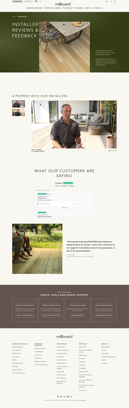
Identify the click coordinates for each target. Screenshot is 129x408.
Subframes (15, 366)
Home (14, 16)
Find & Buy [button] (98, 8)
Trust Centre (82, 362)
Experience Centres (62, 360)
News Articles (60, 347)
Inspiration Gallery (62, 353)
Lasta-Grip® (15, 356)
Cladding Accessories (40, 361)
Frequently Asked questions (108, 356)
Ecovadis (103, 350)
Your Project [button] (67, 8)
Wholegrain (82, 400)
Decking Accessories (17, 363)
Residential (17, 1)
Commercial (28, 1)
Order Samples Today (104, 315)
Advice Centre (83, 347)
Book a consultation (51, 315)
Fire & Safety (82, 368)
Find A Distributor (61, 378)
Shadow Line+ (38, 355)
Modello (14, 360)
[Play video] (74, 124)
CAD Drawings (83, 355)
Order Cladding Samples (41, 364)
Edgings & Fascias (17, 369)
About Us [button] (89, 8)
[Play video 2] (18, 112)
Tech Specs (82, 358)
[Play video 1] (18, 104)
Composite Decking (34, 8)
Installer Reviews (61, 363)
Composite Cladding (52, 8)
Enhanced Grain (16, 350)
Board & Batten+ (39, 351)
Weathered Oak (16, 353)
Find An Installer (61, 375)
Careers (103, 360)
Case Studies (60, 356)
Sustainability (60, 371)
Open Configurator (25, 315)
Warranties (82, 365)
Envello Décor (38, 358)
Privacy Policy (83, 390)
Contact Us (104, 363)
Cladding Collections (40, 348)
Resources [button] (79, 8)
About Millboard (105, 347)
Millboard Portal (83, 371)
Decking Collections (17, 347)
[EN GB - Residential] (64, 336)
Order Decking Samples (18, 373)
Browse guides (77, 315)
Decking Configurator (62, 350)
